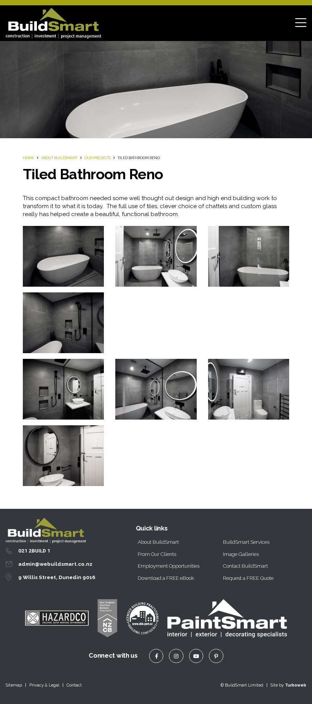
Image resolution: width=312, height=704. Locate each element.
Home (28, 158)
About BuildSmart (59, 158)
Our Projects (97, 158)
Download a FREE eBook (166, 578)
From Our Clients (157, 554)
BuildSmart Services (246, 542)
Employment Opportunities (168, 566)
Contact (74, 685)
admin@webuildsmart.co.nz (55, 564)
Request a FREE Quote (248, 578)
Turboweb (295, 685)
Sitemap (14, 685)
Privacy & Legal (44, 685)
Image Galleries (241, 554)
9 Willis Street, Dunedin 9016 (57, 577)
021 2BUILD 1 (34, 551)
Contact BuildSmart (245, 566)
